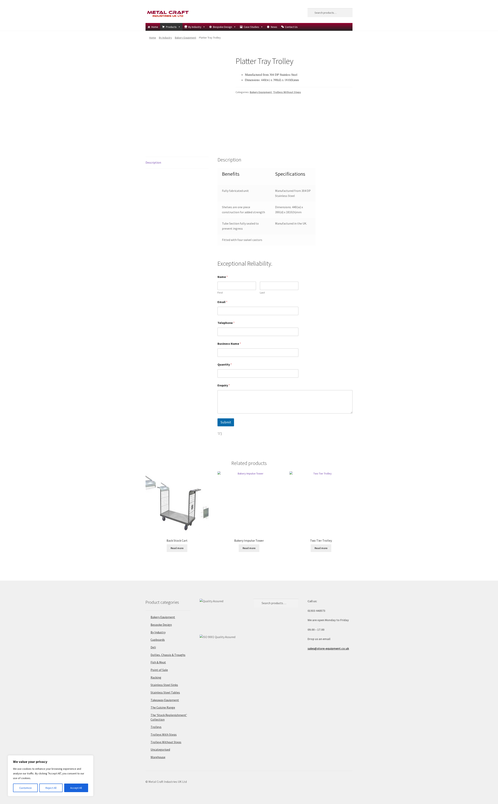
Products (171, 27)
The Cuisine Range (163, 707)
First (220, 292)
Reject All (51, 788)
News (274, 27)
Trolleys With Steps (164, 734)
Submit (225, 422)
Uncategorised (160, 749)
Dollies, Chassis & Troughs (168, 655)
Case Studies (251, 27)
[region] (50, 775)
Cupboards (158, 640)
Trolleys (156, 727)
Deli (153, 647)
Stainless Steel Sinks (164, 685)
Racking (156, 677)
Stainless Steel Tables (165, 692)
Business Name (229, 344)
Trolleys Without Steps (287, 92)
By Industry (194, 27)
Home (154, 27)
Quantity (224, 364)
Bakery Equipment (185, 37)
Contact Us (291, 27)
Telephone (226, 323)
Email (222, 302)
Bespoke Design (222, 27)
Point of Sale (159, 670)
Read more (177, 548)
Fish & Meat (158, 662)
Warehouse (158, 757)
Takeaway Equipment (165, 700)
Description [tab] (153, 162)
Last (262, 292)
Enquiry (223, 385)
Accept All (76, 788)
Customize (25, 788)
